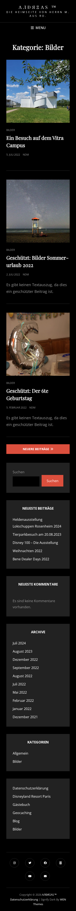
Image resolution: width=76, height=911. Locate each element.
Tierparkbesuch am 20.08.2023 (37, 534)
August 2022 (22, 676)
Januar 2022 (22, 708)
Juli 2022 (19, 684)
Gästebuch (21, 804)
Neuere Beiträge (36, 449)
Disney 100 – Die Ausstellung (35, 542)
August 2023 (22, 651)
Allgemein (20, 753)
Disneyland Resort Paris (32, 796)
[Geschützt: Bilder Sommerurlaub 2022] (38, 211)
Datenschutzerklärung (30, 788)
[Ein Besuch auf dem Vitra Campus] (38, 91)
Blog (16, 821)
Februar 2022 (23, 700)
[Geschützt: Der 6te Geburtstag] (38, 344)
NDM (26, 154)
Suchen (18, 472)
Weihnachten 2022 (27, 551)
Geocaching (22, 813)
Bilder (10, 130)
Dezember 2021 (25, 717)
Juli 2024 (19, 643)
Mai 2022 (20, 692)
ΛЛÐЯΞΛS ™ (38, 7)
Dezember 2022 (25, 659)
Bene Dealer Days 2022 (31, 559)
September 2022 (26, 667)
